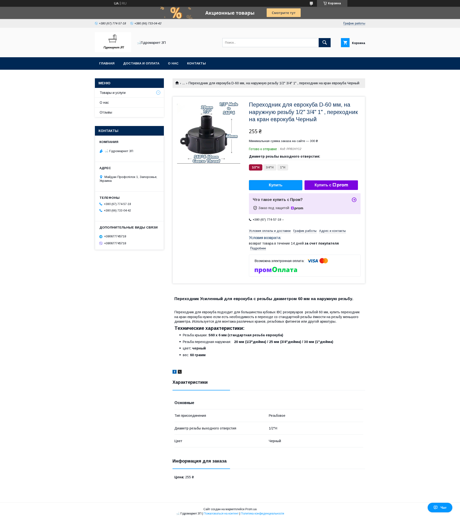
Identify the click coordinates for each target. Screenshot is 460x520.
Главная (107, 63)
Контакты (196, 63)
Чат (444, 507)
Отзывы (106, 112)
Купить (275, 185)
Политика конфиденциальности (262, 513)
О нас (173, 63)
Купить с (323, 185)
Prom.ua (251, 509)
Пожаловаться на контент (221, 513)
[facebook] (174, 372)
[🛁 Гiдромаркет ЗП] (113, 51)
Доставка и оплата (141, 63)
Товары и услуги (113, 93)
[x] (180, 372)
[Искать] (325, 42)
